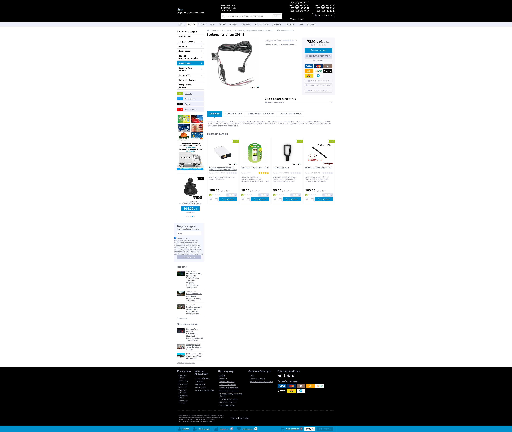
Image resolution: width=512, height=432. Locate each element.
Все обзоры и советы (186, 363)
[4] (192, 216)
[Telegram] (289, 376)
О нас (301, 24)
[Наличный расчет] (327, 66)
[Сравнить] (211, 199)
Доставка (233, 24)
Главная (181, 24)
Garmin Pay (276, 24)
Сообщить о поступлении (320, 56)
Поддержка (245, 24)
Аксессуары (185, 63)
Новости (202, 24)
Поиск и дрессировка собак (188, 57)
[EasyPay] (318, 71)
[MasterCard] (318, 66)
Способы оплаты (261, 24)
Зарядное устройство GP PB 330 (254, 167)
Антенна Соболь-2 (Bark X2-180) (318, 167)
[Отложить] (216, 199)
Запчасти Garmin (187, 80)
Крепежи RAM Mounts (185, 69)
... (319, 24)
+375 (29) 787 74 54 (299, 2)
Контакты (311, 24)
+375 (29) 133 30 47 (299, 8)
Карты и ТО (184, 75)
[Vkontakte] (280, 376)
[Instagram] (294, 376)
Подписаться (189, 257)
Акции (212, 24)
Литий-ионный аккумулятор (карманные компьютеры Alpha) (223, 168)
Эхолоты (183, 46)
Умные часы (185, 36)
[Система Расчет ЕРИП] (309, 76)
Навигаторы (185, 51)
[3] (190, 216)
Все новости (182, 318)
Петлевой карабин (281, 167)
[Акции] (208, 30)
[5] (194, 216)
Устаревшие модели (185, 85)
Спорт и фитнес (187, 41)
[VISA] (309, 66)
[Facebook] (284, 376)
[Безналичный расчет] (309, 71)
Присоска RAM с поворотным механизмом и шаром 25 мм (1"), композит (190, 202)
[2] (188, 216)
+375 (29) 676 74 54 (299, 5)
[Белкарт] (318, 76)
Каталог (191, 24)
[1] (186, 216)
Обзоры (222, 24)
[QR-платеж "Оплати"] (327, 71)
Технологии (290, 24)
